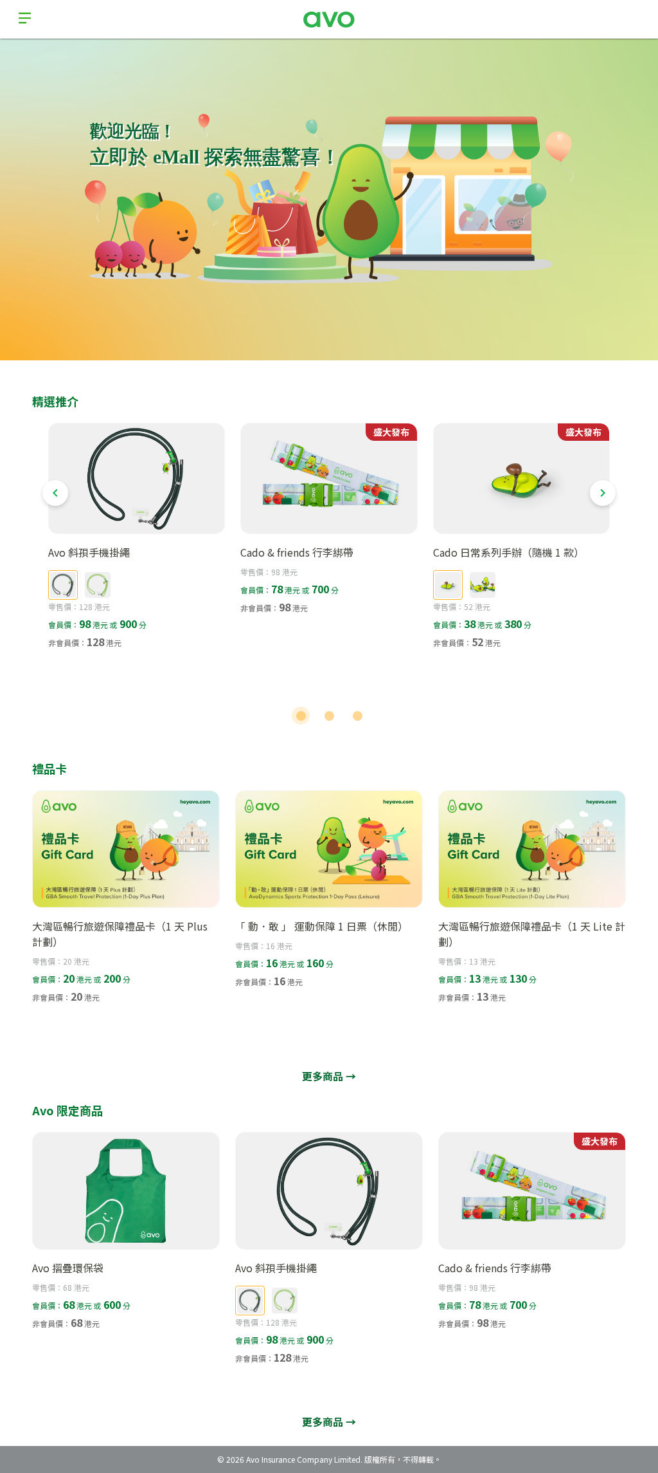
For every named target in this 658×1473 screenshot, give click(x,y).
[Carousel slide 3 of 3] (357, 716)
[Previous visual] (55, 493)
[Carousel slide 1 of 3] (301, 716)
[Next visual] (603, 493)
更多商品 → (329, 1076)
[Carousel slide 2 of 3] (329, 716)
